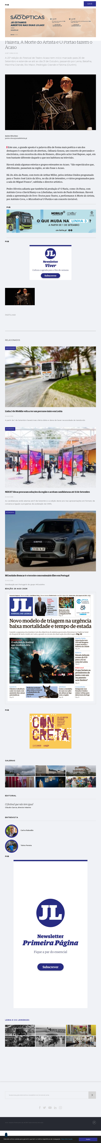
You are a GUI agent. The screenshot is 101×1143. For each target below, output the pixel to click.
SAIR (89, 4)
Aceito (88, 1139)
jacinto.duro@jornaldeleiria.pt (16, 138)
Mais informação (66, 1139)
